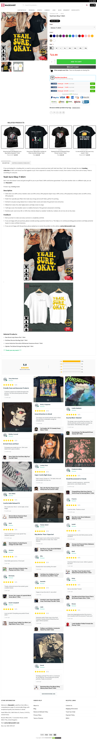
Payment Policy (70, 715)
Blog (34, 709)
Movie (62, 13)
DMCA (67, 718)
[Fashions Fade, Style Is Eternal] (8, 5)
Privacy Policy (37, 715)
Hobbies (47, 10)
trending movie (76, 107)
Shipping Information (72, 709)
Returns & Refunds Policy (40, 712)
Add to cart (76, 62)
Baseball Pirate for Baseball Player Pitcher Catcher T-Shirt (60, 152)
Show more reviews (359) (48, 694)
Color (51, 32)
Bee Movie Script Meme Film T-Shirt (15, 337)
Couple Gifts (75, 10)
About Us (36, 705)
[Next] (44, 36)
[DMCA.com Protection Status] (56, 737)
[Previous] (4, 36)
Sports (39, 10)
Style (51, 24)
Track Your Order (70, 712)
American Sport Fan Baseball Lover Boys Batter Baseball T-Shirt (12, 152)
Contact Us (69, 705)
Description (5, 163)
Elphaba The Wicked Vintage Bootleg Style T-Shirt (19, 346)
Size (51, 44)
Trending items (54, 13)
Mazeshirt (9, 183)
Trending (32, 10)
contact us (34, 226)
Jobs (53, 10)
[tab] (6, 163)
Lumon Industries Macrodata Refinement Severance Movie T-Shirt (24, 343)
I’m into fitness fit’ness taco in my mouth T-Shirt (85, 152)
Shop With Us (22, 10)
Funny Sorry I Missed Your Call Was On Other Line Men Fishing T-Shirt (36, 152)
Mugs (59, 10)
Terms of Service (38, 718)
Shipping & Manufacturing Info (21, 163)
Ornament (66, 10)
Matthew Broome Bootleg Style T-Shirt (16, 340)
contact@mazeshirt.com (67, 226)
